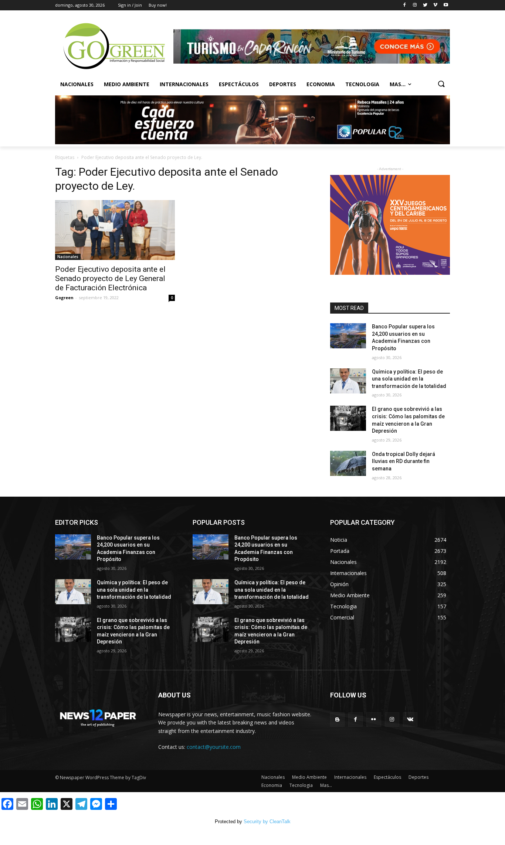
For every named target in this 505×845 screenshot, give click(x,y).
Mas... (398, 84)
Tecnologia (362, 84)
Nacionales (77, 84)
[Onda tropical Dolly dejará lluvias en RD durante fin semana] (348, 463)
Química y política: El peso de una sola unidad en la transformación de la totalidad (409, 379)
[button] (441, 84)
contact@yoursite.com (214, 746)
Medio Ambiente (126, 84)
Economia (320, 84)
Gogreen (64, 297)
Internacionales (184, 84)
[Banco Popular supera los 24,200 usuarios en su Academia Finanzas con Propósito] (348, 335)
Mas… (326, 785)
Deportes (282, 84)
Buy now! (158, 5)
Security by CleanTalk (267, 821)
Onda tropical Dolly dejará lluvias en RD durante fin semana (403, 461)
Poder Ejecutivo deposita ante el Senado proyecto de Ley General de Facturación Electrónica (110, 278)
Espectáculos (239, 84)
